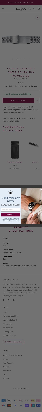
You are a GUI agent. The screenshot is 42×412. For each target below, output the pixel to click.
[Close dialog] (40, 189)
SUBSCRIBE (10, 214)
